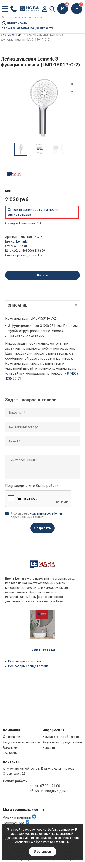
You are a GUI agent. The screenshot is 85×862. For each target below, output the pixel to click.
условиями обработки (46, 513)
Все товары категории (24, 661)
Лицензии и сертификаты (21, 742)
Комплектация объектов (60, 737)
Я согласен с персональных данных (36, 515)
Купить (42, 275)
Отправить (42, 528)
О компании (11, 737)
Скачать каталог (42, 650)
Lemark (21, 241)
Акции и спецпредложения (62, 742)
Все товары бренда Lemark (28, 666)
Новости (48, 747)
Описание (17, 305)
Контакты (10, 753)
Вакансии (10, 747)
